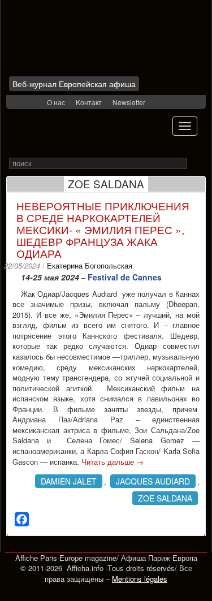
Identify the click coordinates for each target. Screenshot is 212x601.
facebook (22, 102)
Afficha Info (77, 42)
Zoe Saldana (165, 498)
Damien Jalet (69, 481)
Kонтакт (89, 102)
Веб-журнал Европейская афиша (74, 83)
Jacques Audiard (153, 481)
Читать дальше (112, 461)
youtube (36, 102)
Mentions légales (139, 578)
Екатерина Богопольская (89, 265)
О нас (56, 102)
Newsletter (129, 102)
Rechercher (195, 163)
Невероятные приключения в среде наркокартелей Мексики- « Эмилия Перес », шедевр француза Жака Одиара (102, 229)
